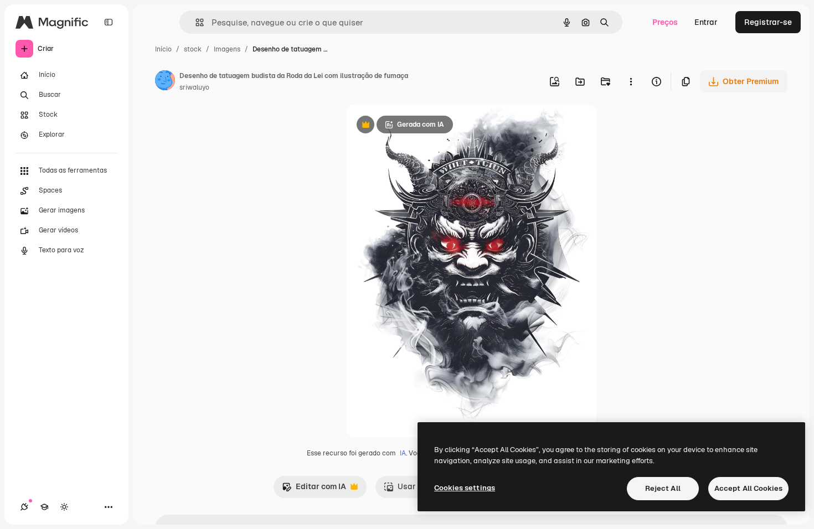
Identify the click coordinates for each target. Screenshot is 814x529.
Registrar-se (768, 22)
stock (193, 49)
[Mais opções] (631, 81)
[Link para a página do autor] (165, 82)
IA (403, 453)
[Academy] (44, 507)
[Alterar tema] (64, 507)
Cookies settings (464, 487)
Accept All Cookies (748, 488)
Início (163, 49)
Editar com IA (314, 489)
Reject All (663, 488)
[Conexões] (24, 507)
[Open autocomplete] (195, 22)
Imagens (227, 49)
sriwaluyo (194, 87)
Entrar (706, 22)
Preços (665, 22)
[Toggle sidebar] (108, 22)
